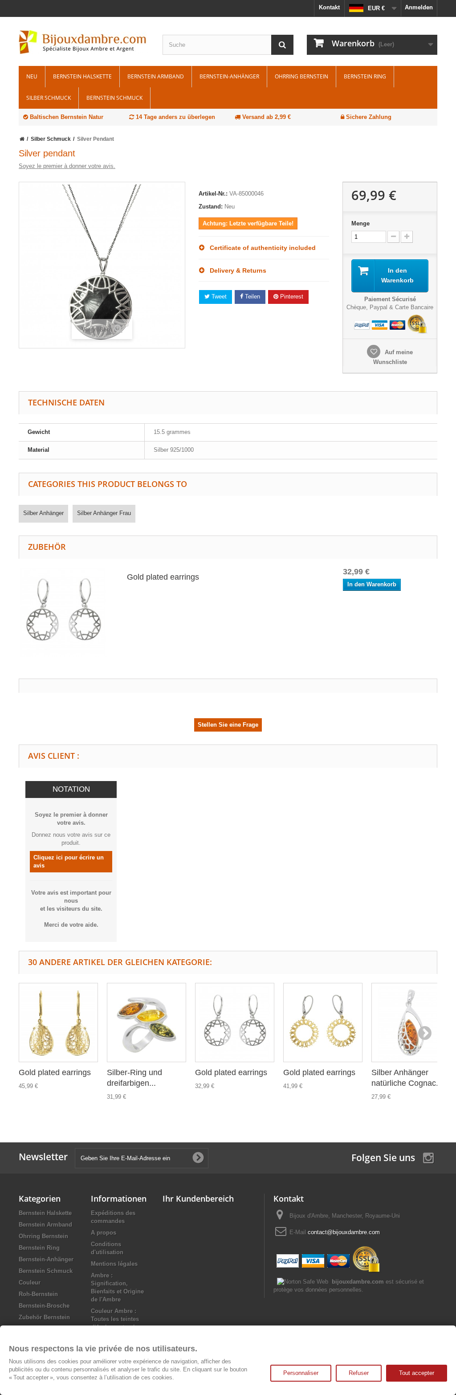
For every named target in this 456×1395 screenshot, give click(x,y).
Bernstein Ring (365, 76)
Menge (360, 223)
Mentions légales (114, 1263)
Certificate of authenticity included (260, 247)
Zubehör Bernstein (44, 1317)
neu (31, 76)
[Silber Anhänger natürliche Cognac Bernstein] (411, 1022)
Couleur (30, 1282)
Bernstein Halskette (82, 76)
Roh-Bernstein (38, 1294)
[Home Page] (22, 139)
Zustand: (211, 206)
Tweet (218, 296)
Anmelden (419, 7)
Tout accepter (416, 1373)
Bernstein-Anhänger (229, 76)
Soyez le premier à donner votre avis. (67, 166)
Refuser (359, 1373)
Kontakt (329, 7)
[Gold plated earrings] (63, 611)
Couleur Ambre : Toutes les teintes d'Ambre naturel (115, 1319)
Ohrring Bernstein (301, 76)
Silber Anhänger (43, 513)
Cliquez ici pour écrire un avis (68, 861)
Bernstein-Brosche (44, 1305)
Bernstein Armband (155, 76)
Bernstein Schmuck (114, 98)
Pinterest (290, 296)
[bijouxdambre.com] (84, 42)
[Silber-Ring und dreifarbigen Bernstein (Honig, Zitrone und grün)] (146, 1022)
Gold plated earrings (163, 577)
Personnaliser (300, 1373)
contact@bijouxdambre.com (344, 1232)
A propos (103, 1232)
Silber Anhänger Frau (104, 513)
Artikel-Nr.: (213, 193)
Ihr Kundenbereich (198, 1198)
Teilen (251, 296)
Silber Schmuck (48, 98)
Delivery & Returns (235, 270)
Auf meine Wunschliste (393, 357)
